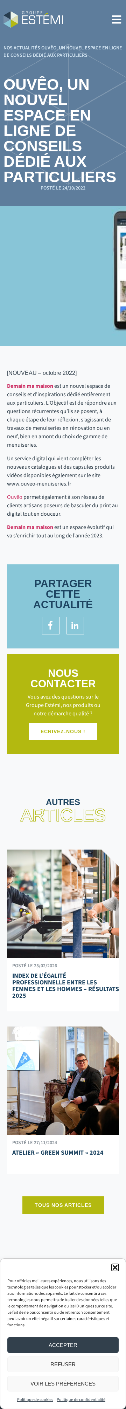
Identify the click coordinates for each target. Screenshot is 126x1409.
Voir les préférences (63, 1384)
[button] (115, 1267)
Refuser (63, 1364)
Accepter (63, 1345)
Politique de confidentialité (81, 1400)
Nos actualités (22, 47)
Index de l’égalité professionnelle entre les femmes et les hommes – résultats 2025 (65, 985)
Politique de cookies (35, 1400)
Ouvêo (14, 497)
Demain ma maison (30, 386)
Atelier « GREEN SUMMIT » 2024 (58, 1152)
